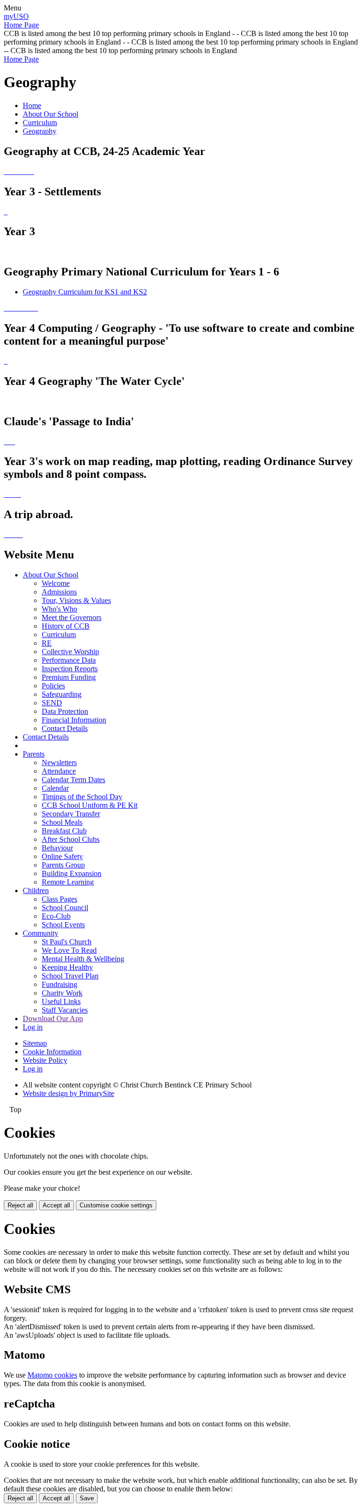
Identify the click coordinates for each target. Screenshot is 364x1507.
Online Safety (62, 856)
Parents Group (63, 865)
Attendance (59, 771)
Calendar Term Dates (73, 780)
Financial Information (74, 720)
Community (40, 933)
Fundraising (59, 984)
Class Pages (59, 899)
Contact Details (65, 728)
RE (47, 643)
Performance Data (69, 660)
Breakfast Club (64, 831)
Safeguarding (62, 694)
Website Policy (45, 1060)
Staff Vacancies (65, 1010)
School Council (65, 908)
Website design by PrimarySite (68, 1093)
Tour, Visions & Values (76, 600)
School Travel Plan (70, 976)
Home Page (21, 25)
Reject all (20, 1205)
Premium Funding (69, 677)
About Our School (50, 114)
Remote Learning (68, 882)
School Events (63, 925)
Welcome (56, 583)
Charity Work (62, 993)
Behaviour (57, 848)
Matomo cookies (52, 1375)
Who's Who (59, 609)
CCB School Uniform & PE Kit (89, 805)
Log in (33, 1027)
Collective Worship (70, 652)
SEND (52, 703)
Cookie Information (52, 1052)
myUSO (16, 16)
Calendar (55, 788)
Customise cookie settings (116, 1205)
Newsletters (59, 762)
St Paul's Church (66, 942)
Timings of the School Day (82, 797)
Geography (39, 131)
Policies (53, 686)
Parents (34, 754)
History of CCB (66, 626)
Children (36, 890)
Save (87, 1498)
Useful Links (61, 1001)
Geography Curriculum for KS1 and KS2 (85, 292)
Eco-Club (56, 916)
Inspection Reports (70, 669)
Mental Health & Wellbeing (83, 959)
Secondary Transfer (71, 814)
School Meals (62, 822)
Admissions (59, 592)
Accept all (56, 1205)
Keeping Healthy (67, 967)
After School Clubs (71, 839)
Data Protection (65, 711)
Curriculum (40, 123)
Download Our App (53, 1018)
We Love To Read (69, 950)
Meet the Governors (71, 617)
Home (32, 105)
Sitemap (35, 1043)
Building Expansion (71, 873)
